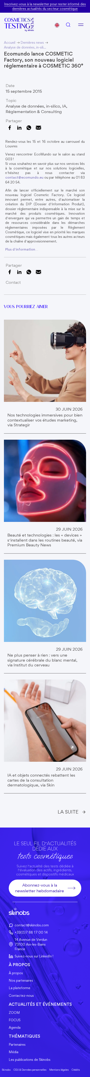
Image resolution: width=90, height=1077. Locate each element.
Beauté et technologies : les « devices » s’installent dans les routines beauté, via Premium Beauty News (44, 540)
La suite (68, 812)
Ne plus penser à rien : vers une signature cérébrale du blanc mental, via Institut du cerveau (42, 660)
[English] (57, 25)
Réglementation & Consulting (34, 111)
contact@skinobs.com (32, 925)
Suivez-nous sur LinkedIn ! (34, 956)
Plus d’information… (21, 249)
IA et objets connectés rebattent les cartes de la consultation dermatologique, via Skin (41, 780)
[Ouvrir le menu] (81, 25)
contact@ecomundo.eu (24, 177)
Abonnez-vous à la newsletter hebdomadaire (39, 888)
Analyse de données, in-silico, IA (36, 106)
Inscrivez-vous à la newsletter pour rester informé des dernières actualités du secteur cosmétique (45, 6)
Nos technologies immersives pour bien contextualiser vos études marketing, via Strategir (44, 420)
